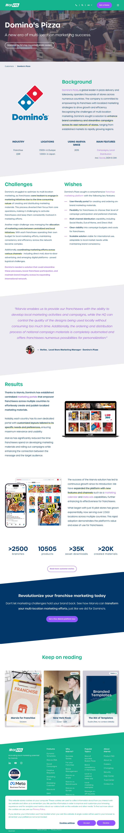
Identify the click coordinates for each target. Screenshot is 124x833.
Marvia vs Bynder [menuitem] (70, 789)
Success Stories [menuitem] (69, 757)
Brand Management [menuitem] (72, 770)
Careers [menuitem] (107, 764)
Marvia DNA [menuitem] (52, 760)
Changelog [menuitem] (108, 768)
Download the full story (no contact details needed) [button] (29, 45)
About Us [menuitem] (108, 760)
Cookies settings (67, 823)
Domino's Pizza (23, 66)
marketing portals (27, 396)
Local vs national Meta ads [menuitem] (89, 776)
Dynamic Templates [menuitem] (51, 755)
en (89, 5)
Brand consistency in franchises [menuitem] (90, 767)
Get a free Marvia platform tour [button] (62, 619)
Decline (106, 823)
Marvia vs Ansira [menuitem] (70, 776)
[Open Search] (82, 5)
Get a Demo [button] (104, 5)
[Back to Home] (12, 5)
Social (102, 158)
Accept (86, 823)
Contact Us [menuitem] (108, 784)
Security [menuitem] (107, 772)
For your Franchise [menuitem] (70, 763)
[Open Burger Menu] (118, 5)
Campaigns (102, 150)
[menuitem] (42, 829)
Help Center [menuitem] (109, 776)
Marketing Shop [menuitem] (51, 778)
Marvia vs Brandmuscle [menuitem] (71, 783)
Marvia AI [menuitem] (51, 789)
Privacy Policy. (39, 809)
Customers (9, 66)
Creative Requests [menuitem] (51, 771)
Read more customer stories (62, 569)
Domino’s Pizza (70, 90)
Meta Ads (88, 497)
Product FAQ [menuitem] (109, 756)
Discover (21, 718)
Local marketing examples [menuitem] (89, 784)
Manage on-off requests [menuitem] (90, 792)
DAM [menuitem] (49, 793)
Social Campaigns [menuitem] (52, 765)
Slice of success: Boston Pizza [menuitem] (90, 758)
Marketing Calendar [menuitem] (51, 784)
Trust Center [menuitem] (109, 780)
